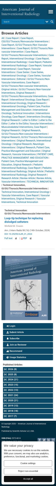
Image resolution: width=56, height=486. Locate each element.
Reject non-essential (28, 471)
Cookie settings (28, 463)
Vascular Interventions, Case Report (20, 195)
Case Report (12, 38)
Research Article (9, 178)
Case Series (23, 72)
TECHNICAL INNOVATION (40, 181)
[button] (51, 11)
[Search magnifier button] (52, 21)
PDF (25, 238)
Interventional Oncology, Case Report (29, 99)
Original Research (10, 130)
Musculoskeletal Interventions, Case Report (24, 127)
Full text (8, 238)
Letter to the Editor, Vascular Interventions (31, 123)
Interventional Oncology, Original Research (23, 103)
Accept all (28, 479)
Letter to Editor (29, 120)
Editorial (21, 79)
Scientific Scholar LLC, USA (23, 431)
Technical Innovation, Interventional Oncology (25, 192)
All (2, 38)
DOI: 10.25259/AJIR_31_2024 (18, 234)
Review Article (27, 178)
